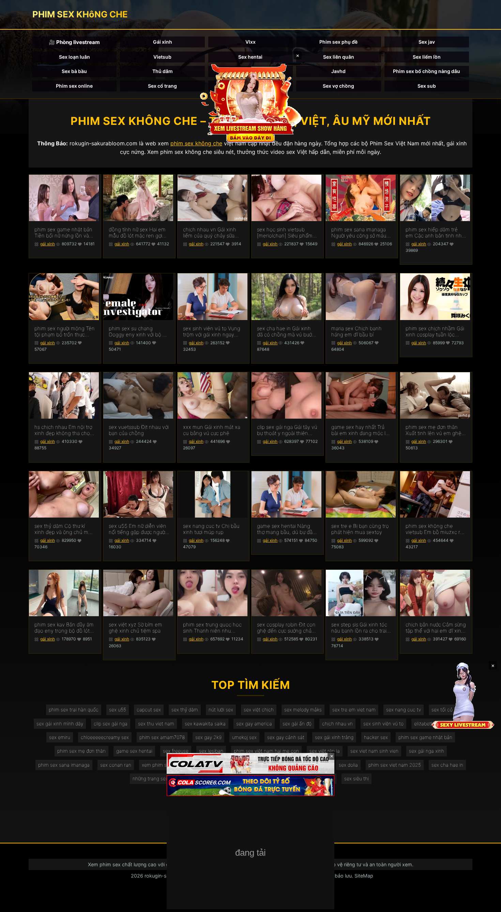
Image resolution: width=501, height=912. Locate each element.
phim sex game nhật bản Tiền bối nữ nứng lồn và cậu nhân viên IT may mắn (63, 233)
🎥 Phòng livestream (74, 42)
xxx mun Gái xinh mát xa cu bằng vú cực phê (211, 430)
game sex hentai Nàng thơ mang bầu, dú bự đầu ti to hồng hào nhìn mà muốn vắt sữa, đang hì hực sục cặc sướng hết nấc (286, 529)
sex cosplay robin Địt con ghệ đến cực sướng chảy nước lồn (286, 628)
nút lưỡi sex (221, 709)
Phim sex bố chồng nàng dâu (426, 71)
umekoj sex (244, 737)
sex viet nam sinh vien (374, 751)
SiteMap (363, 876)
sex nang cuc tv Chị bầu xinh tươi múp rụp (211, 529)
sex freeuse (175, 751)
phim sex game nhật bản (425, 737)
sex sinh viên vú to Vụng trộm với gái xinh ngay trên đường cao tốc (211, 331)
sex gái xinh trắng (334, 737)
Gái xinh (162, 42)
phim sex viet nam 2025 (394, 765)
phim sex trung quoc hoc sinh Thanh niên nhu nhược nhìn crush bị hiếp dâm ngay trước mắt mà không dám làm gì (212, 628)
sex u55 (117, 709)
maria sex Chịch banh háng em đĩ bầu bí (356, 331)
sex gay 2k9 (208, 737)
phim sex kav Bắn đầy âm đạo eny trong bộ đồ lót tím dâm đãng (64, 628)
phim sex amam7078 (162, 737)
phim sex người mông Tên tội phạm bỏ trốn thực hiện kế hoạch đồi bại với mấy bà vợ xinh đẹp (64, 331)
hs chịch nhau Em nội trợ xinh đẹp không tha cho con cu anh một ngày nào (64, 430)
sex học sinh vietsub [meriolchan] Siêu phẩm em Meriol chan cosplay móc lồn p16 (285, 233)
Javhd (338, 71)
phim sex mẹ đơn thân (81, 751)
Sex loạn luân (74, 57)
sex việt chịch (259, 709)
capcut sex (149, 709)
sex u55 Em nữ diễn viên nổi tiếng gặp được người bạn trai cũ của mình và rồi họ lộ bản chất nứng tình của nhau (137, 529)
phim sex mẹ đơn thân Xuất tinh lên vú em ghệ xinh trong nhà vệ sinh (433, 430)
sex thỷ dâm (184, 709)
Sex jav (427, 42)
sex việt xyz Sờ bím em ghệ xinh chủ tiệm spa (135, 628)
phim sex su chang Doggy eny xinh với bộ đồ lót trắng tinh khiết (139, 331)
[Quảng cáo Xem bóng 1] (250, 763)
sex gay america (254, 723)
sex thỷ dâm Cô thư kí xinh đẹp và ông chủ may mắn (64, 529)
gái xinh (47, 243)
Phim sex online (74, 86)
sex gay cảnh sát (285, 737)
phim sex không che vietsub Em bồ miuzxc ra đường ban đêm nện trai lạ (434, 529)
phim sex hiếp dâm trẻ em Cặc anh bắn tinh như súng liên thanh (435, 233)
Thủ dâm (162, 71)
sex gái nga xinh (426, 751)
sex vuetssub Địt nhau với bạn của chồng (139, 430)
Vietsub (162, 57)
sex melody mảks (303, 709)
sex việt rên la (324, 751)
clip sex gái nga (110, 723)
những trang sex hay (155, 778)
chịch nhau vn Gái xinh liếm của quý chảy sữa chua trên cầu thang (209, 233)
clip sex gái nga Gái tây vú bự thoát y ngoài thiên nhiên (287, 430)
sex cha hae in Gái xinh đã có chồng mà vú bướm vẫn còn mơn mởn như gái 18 (287, 331)
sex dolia (348, 765)
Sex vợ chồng (338, 86)
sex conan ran (115, 765)
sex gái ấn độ (297, 723)
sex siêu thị (356, 778)
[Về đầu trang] (486, 904)
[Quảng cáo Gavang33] (250, 853)
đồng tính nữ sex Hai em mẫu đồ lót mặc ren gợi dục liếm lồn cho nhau (137, 233)
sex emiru (59, 737)
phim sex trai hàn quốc (73, 709)
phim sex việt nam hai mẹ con (266, 751)
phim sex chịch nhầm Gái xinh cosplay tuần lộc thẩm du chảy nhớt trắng (435, 331)
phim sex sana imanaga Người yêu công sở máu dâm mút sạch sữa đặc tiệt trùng (358, 233)
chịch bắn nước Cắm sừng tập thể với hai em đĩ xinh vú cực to (436, 628)
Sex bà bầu (74, 71)
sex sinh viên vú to (383, 723)
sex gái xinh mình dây (59, 723)
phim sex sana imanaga (64, 765)
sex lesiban (211, 751)
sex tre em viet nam (354, 709)
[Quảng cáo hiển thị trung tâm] (250, 102)
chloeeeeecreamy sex (105, 737)
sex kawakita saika (205, 723)
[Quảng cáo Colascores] (250, 785)
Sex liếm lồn (427, 57)
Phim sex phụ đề (338, 42)
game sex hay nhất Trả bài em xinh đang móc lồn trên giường (361, 430)
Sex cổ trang (162, 86)
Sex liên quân (338, 57)
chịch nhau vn (337, 723)
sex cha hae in (447, 765)
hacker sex (376, 737)
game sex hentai (134, 751)
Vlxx (250, 42)
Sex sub (427, 86)
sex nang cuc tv (403, 709)
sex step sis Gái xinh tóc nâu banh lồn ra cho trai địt (359, 628)
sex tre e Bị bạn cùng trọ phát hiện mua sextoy (360, 529)
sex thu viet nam (156, 723)
